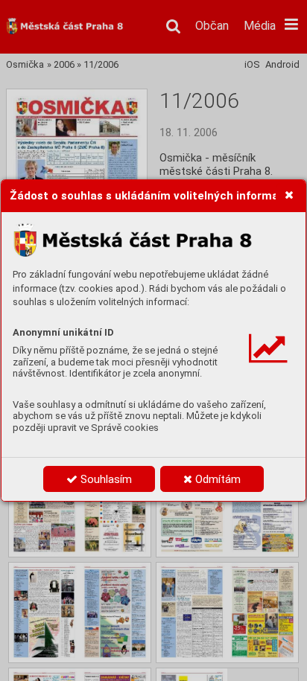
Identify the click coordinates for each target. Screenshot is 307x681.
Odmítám (216, 479)
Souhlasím (104, 479)
